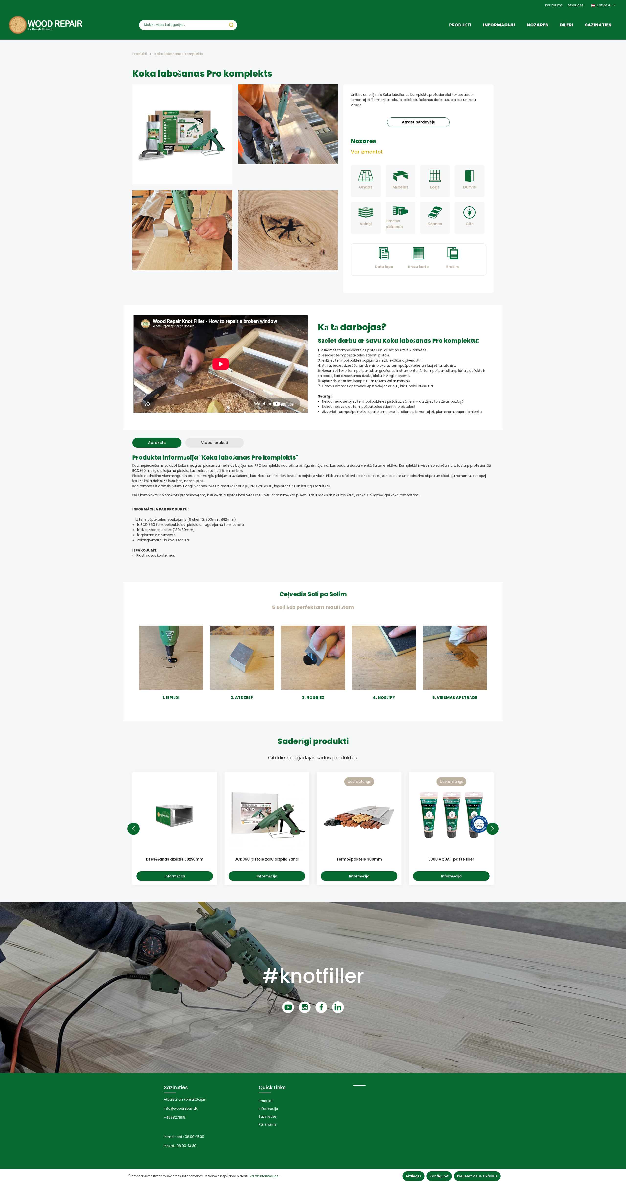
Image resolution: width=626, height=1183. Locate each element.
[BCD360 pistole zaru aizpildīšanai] (266, 814)
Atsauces (575, 5)
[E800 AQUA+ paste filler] (451, 814)
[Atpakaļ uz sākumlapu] (45, 25)
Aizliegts (413, 1176)
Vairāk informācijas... (265, 1176)
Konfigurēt (439, 1176)
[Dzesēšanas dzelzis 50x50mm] (174, 814)
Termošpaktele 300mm (359, 859)
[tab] (156, 443)
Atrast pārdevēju (418, 122)
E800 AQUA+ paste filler (451, 859)
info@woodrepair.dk (181, 1108)
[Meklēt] (231, 25)
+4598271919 (174, 1117)
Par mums (554, 5)
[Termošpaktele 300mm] (359, 814)
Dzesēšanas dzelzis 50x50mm (174, 859)
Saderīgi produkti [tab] (313, 741)
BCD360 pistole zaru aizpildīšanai (267, 859)
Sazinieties (268, 1116)
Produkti (265, 1100)
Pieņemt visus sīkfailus (477, 1176)
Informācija (175, 876)
